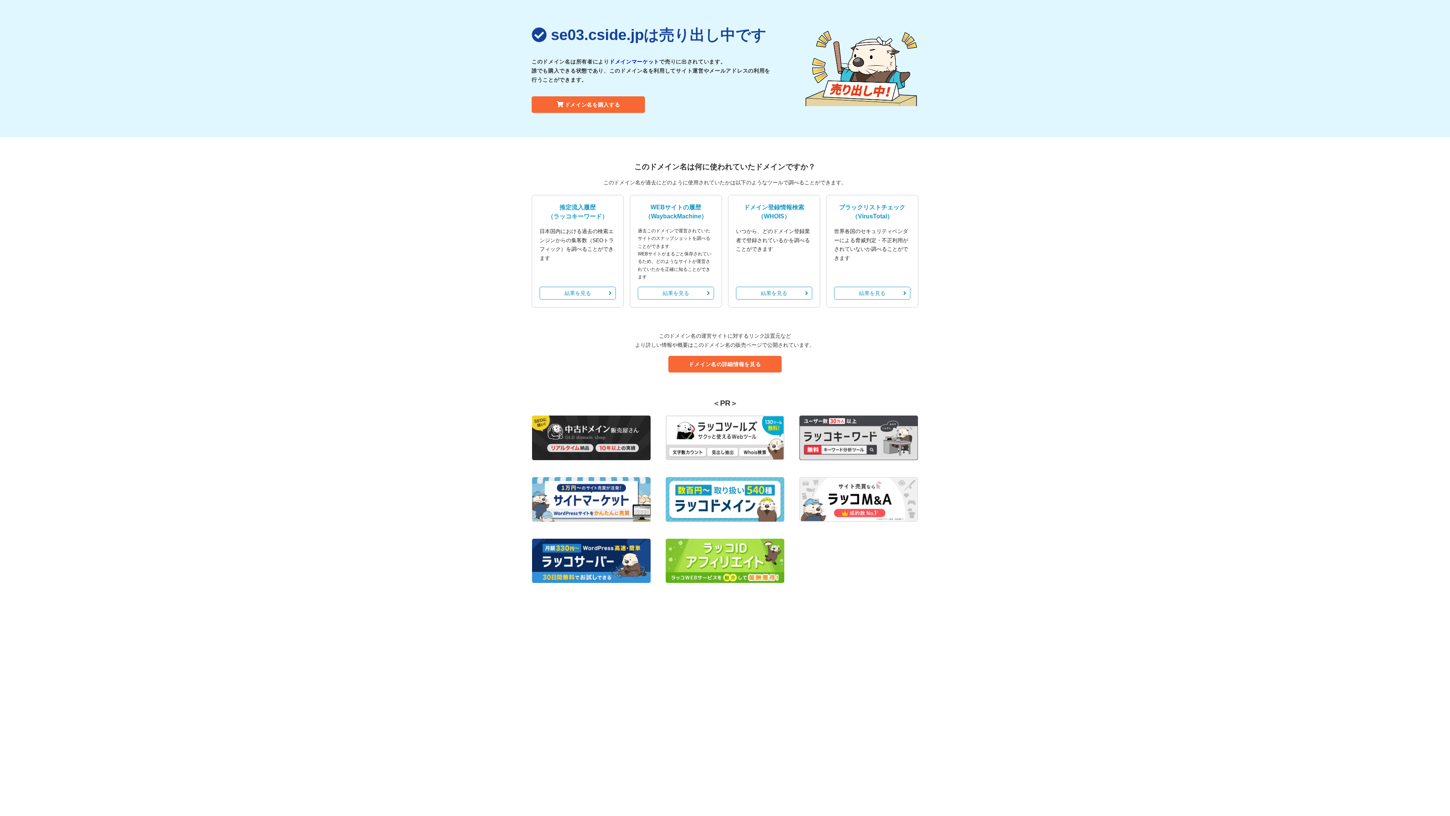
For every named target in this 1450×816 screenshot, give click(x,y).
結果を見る (578, 293)
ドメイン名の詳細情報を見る (725, 364)
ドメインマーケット (634, 62)
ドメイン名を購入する (592, 105)
